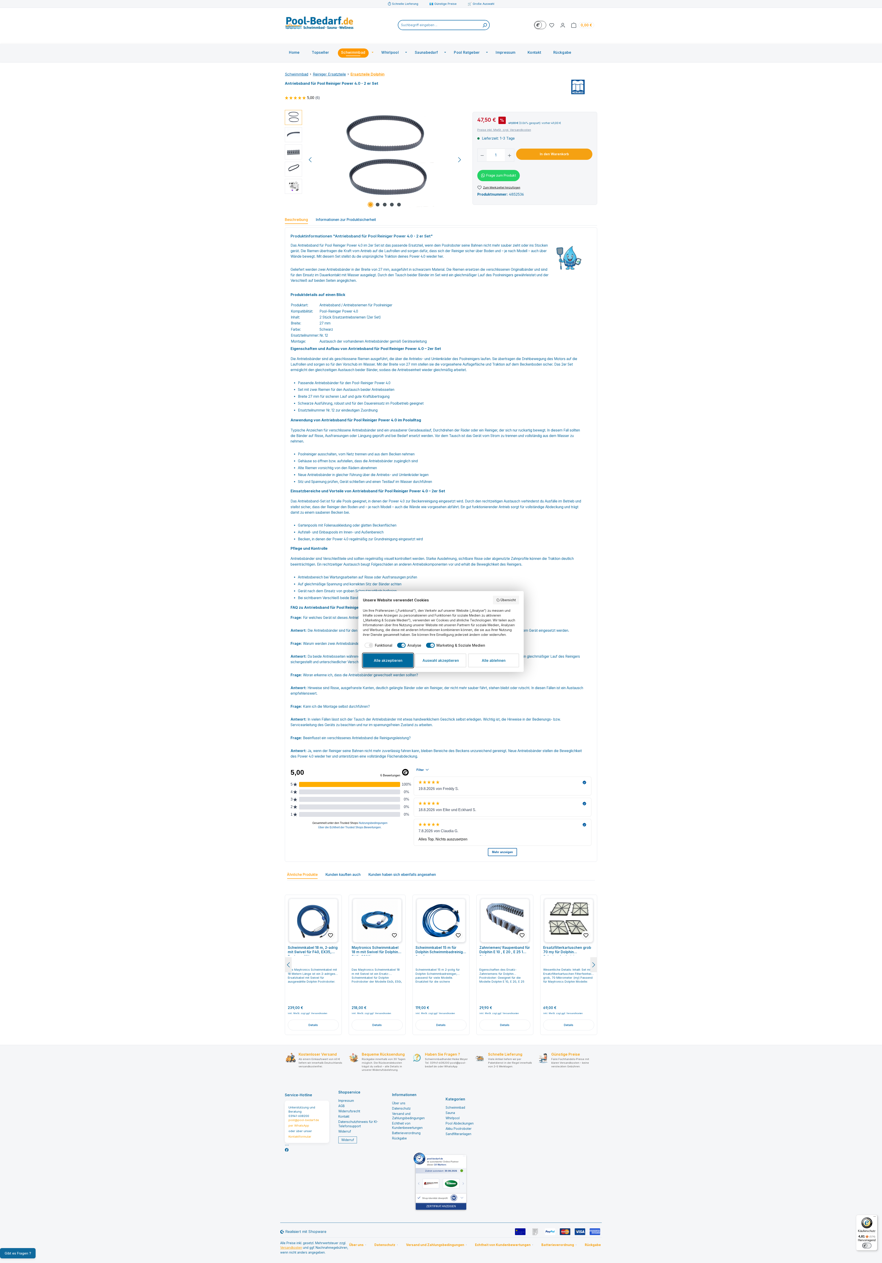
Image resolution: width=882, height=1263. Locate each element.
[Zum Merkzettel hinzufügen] (330, 935)
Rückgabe (399, 1138)
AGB (341, 1106)
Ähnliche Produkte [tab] (302, 874)
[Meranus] (578, 87)
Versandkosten (291, 1247)
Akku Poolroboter (459, 1128)
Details (313, 1025)
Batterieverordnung (406, 1133)
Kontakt (343, 1116)
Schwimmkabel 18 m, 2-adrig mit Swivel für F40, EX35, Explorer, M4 (313, 950)
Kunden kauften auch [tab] (343, 874)
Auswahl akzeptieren (440, 660)
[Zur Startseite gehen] (319, 24)
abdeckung (408, 756)
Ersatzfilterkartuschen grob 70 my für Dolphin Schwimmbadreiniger (567, 950)
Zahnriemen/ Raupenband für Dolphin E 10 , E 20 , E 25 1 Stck (504, 950)
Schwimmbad (455, 1107)
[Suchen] (484, 25)
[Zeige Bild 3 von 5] (385, 204)
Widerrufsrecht (349, 1111)
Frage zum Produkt (501, 175)
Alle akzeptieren (388, 660)
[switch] (866, 1245)
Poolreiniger (382, 305)
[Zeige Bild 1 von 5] (370, 204)
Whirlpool (453, 1118)
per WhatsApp (298, 1125)
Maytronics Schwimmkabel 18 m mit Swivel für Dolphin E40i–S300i (375, 950)
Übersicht (508, 600)
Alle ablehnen (494, 660)
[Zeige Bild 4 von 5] (392, 204)
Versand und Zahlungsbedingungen (435, 1245)
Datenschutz (401, 1108)
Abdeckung (554, 507)
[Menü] (874, 1217)
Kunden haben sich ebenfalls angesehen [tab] (402, 874)
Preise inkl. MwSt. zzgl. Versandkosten (504, 130)
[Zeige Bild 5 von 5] (399, 204)
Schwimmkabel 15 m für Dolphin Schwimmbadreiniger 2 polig (441, 950)
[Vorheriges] (310, 159)
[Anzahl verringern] (482, 155)
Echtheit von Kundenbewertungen (503, 1245)
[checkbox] (377, 645)
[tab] (296, 220)
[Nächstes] (459, 159)
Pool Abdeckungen (460, 1123)
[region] (374, 159)
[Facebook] (287, 1150)
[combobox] (439, 25)
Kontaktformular (299, 1136)
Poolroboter (451, 245)
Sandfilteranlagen (458, 1134)
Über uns (398, 1103)
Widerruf (344, 1131)
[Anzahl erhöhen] (509, 155)
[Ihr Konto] (562, 25)
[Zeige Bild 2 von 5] (377, 204)
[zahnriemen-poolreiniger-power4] (384, 159)
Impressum (346, 1100)
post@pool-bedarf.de (303, 1120)
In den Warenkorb (554, 154)
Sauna (450, 1113)
